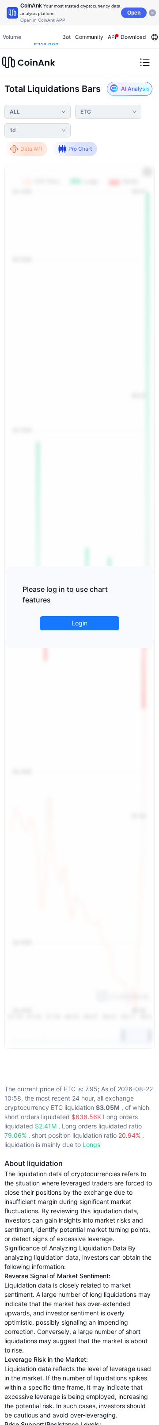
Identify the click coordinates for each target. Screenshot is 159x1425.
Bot (66, 37)
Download (133, 37)
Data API (31, 148)
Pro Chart (80, 148)
